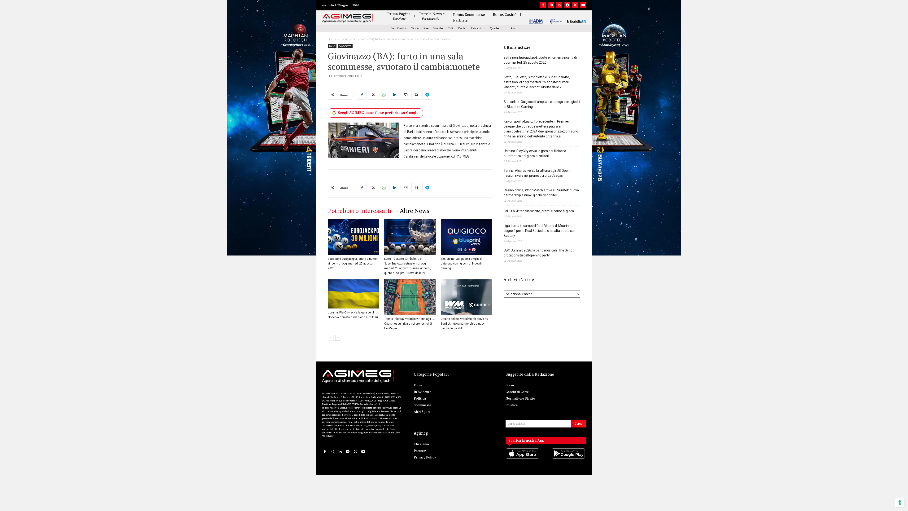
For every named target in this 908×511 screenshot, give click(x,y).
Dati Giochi (398, 28)
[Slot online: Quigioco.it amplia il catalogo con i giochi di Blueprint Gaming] (466, 237)
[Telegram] (567, 5)
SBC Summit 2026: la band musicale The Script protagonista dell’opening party (539, 252)
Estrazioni (478, 28)
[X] (575, 5)
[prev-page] (331, 338)
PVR (450, 28)
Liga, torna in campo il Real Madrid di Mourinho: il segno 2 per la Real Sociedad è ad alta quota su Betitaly (539, 231)
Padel (462, 28)
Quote (494, 28)
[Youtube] (583, 5)
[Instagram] (551, 5)
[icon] (523, 458)
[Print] (416, 95)
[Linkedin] (559, 5)
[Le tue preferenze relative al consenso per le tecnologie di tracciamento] (899, 502)
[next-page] (338, 338)
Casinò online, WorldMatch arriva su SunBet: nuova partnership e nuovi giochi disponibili (464, 323)
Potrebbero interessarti (359, 211)
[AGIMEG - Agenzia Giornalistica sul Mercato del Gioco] (348, 18)
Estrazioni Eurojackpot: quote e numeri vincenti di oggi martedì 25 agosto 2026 (353, 263)
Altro (514, 28)
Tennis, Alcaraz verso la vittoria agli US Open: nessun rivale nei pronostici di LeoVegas (409, 323)
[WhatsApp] (383, 95)
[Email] (405, 95)
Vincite (438, 28)
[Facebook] (543, 5)
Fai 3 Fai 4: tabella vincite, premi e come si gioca (539, 211)
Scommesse (345, 46)
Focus (344, 39)
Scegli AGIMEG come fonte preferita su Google (378, 113)
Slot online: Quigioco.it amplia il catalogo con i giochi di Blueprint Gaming (462, 263)
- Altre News (412, 211)
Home (332, 39)
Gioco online (420, 28)
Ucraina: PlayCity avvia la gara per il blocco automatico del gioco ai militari (535, 153)
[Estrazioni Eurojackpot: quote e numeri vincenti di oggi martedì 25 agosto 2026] (353, 237)
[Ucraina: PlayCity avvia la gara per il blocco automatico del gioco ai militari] (353, 293)
